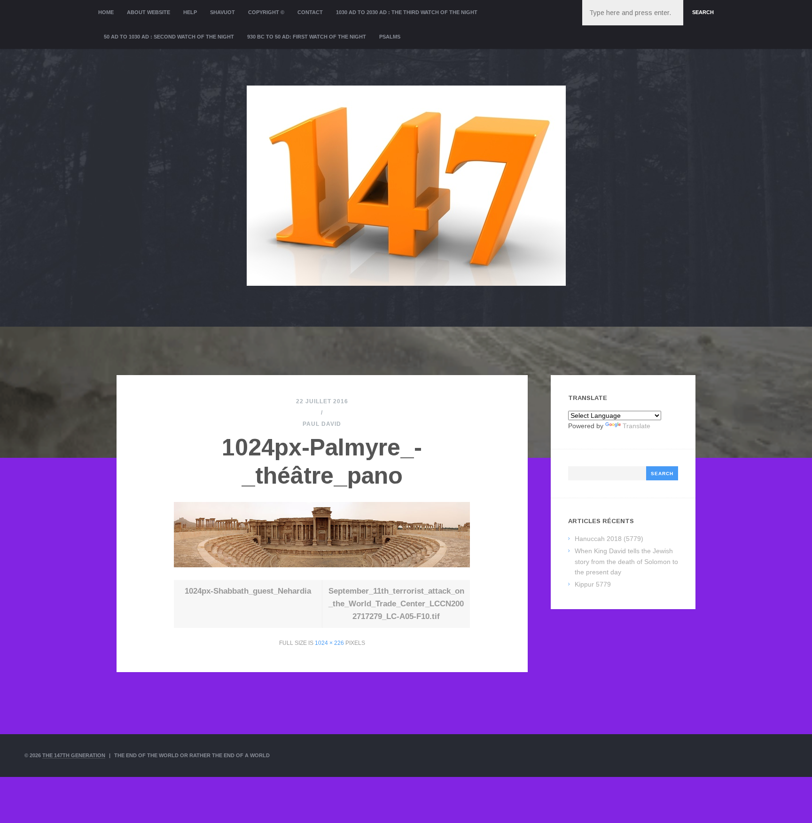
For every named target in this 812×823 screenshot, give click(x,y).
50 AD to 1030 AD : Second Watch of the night (169, 36)
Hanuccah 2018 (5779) (609, 538)
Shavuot (222, 12)
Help (190, 12)
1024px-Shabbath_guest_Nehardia (248, 591)
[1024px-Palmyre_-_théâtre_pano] (322, 564)
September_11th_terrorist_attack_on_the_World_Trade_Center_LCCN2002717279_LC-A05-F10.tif (396, 604)
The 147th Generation (73, 755)
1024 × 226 (329, 643)
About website (148, 12)
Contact (310, 12)
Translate (636, 426)
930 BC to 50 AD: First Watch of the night (306, 36)
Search (703, 12)
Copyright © (266, 12)
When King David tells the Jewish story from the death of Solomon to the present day (626, 561)
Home (106, 12)
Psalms (389, 36)
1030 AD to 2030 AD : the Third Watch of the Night (406, 12)
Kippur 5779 (593, 584)
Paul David (322, 424)
